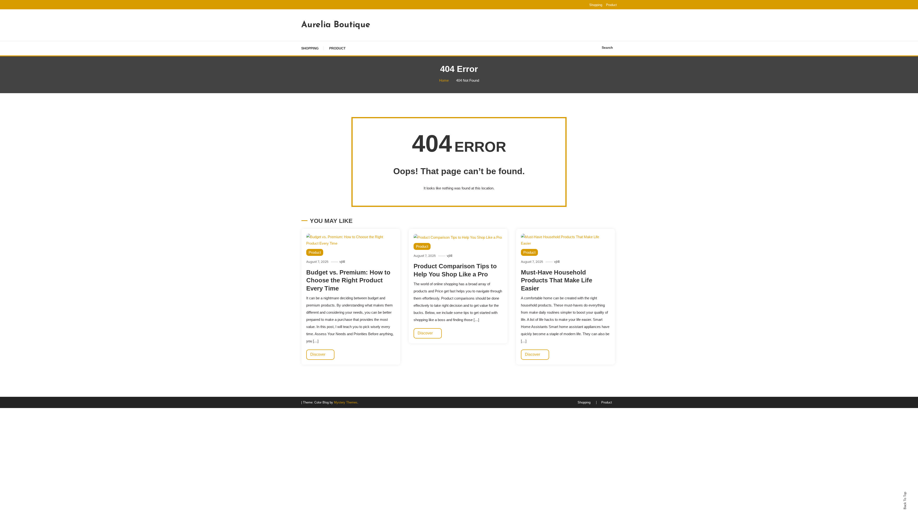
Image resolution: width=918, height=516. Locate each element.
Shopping (595, 5)
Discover (318, 354)
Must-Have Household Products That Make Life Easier (556, 280)
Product (611, 5)
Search (607, 47)
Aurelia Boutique (335, 25)
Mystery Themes (345, 402)
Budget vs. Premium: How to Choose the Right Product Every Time (348, 280)
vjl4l (342, 261)
